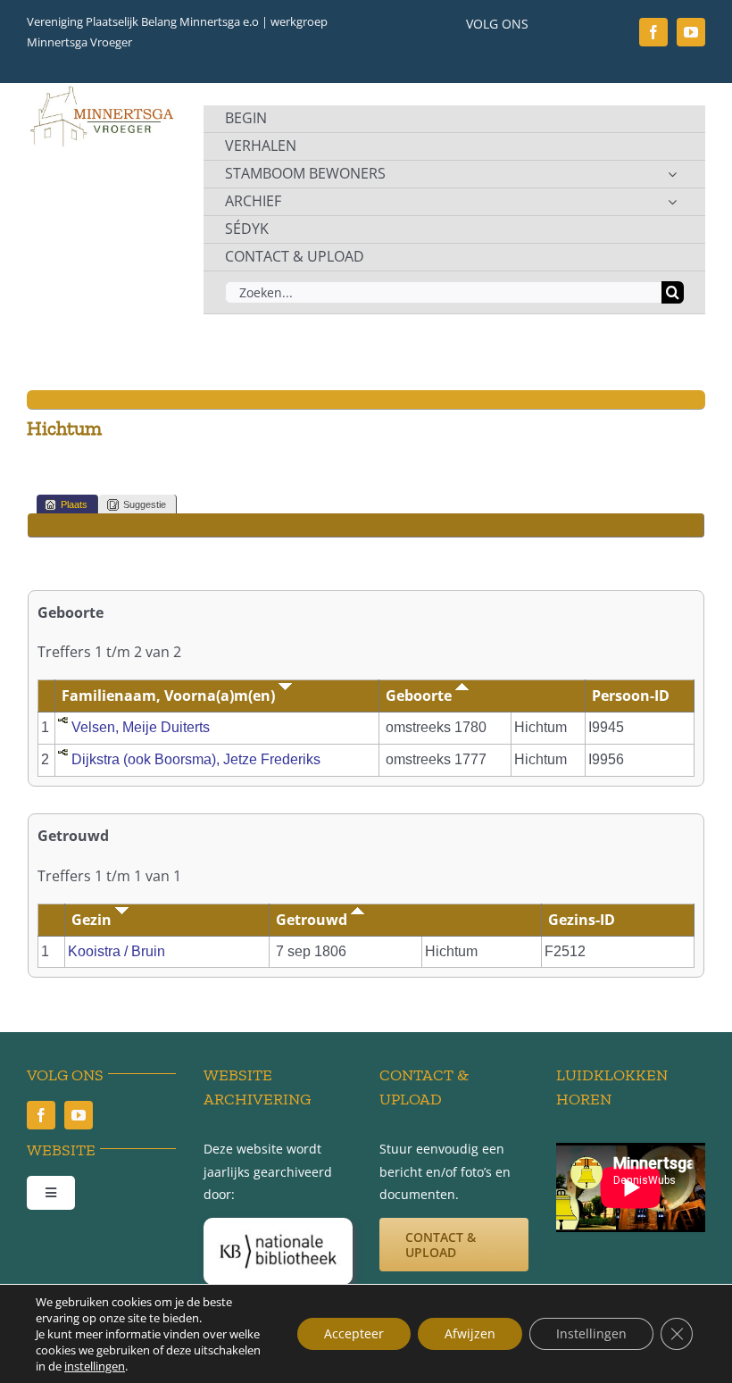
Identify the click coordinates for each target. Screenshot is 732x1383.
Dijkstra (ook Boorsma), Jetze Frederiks (195, 759)
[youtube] (691, 32)
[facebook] (653, 32)
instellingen (94, 1366)
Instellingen (591, 1333)
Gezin (93, 919)
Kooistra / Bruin (116, 951)
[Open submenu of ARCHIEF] (672, 201)
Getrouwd (313, 919)
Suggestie (144, 504)
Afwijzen (470, 1333)
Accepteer (354, 1333)
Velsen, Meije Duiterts (140, 727)
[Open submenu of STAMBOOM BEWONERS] (672, 174)
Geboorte (420, 695)
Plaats (74, 504)
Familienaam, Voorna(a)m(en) (170, 695)
